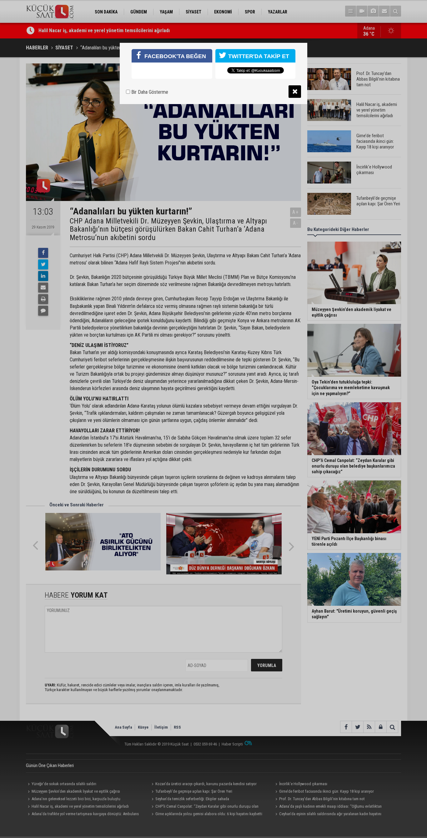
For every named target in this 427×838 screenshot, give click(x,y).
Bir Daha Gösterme (149, 92)
